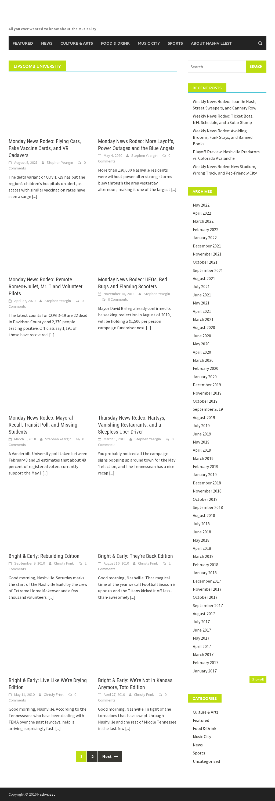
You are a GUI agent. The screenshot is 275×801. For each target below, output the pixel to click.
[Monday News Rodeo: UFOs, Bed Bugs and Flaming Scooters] (137, 243)
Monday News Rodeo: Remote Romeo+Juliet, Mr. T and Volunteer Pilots (45, 286)
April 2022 (202, 213)
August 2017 (204, 613)
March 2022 (203, 221)
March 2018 (203, 556)
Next (107, 756)
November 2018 (207, 491)
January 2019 (205, 474)
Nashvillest (46, 794)
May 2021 (201, 303)
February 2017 (205, 662)
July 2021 (201, 286)
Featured (23, 43)
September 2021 (208, 270)
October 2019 (205, 401)
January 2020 (205, 376)
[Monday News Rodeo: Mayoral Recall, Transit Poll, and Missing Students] (48, 381)
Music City (149, 43)
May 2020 (201, 343)
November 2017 (207, 589)
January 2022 (205, 237)
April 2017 (202, 646)
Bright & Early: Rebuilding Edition (44, 556)
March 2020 (203, 360)
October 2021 (205, 262)
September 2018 (208, 507)
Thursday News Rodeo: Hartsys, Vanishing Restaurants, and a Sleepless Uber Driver (131, 424)
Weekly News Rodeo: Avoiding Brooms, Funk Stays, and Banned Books (222, 137)
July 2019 (201, 425)
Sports (175, 43)
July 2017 (201, 621)
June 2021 (202, 294)
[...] (34, 196)
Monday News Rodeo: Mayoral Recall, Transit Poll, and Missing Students (43, 424)
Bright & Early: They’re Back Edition (135, 556)
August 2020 (204, 327)
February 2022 (205, 229)
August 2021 (204, 278)
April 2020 (202, 352)
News (46, 43)
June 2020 (202, 335)
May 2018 (201, 540)
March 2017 (203, 654)
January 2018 (205, 572)
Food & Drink (115, 43)
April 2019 (202, 450)
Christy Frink (64, 563)
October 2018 (205, 499)
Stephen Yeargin (60, 162)
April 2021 (202, 311)
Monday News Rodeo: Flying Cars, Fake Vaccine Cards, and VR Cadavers (45, 148)
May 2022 (201, 205)
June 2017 (202, 630)
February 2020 (205, 368)
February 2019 (205, 466)
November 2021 (207, 254)
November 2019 (207, 393)
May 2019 (201, 442)
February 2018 (205, 564)
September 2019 (208, 409)
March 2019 (203, 458)
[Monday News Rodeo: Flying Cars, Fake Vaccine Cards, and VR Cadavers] (48, 105)
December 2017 (207, 581)
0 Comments (118, 299)
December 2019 (207, 384)
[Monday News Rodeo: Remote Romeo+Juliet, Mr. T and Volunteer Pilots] (48, 243)
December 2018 (207, 482)
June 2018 (202, 531)
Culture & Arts (76, 43)
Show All (258, 679)
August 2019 (204, 417)
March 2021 (203, 319)
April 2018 (202, 548)
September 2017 (208, 605)
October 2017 (205, 597)
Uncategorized (206, 761)
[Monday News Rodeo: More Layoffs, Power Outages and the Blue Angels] (137, 105)
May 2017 (201, 638)
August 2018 (204, 515)
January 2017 (205, 671)
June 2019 (202, 434)
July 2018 (201, 523)
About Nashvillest (211, 43)
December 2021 (207, 246)
